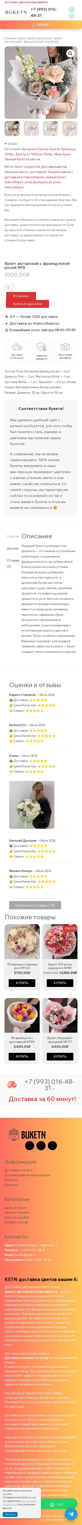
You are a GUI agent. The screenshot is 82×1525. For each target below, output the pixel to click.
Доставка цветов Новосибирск (26, 2)
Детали (12, 548)
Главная (10, 38)
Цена (22, 38)
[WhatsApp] (52, 1145)
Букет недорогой (27, 166)
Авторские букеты (34, 149)
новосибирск (14, 182)
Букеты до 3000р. (40, 38)
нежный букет (56, 177)
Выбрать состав (16, 1222)
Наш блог (11, 1180)
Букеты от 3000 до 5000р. (34, 154)
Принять (10, 1514)
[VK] (41, 1145)
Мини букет (62, 154)
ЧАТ (60, 1504)
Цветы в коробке (17, 1217)
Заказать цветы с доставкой (25, 172)
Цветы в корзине (17, 1212)
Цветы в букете (16, 1207)
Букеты (55, 149)
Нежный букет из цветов (22, 159)
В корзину (21, 296)
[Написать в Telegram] (71, 1514)
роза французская (38, 182)
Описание (12, 536)
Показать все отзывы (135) (35, 905)
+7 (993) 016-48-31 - (49, 1084)
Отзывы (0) (12, 563)
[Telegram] (29, 1145)
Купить (22, 983)
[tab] (12, 537)
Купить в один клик (27, 304)
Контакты (11, 1185)
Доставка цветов (54, 166)
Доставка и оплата (19, 1170)
